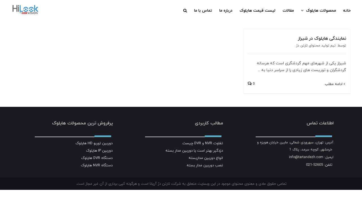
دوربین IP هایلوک (99, 150)
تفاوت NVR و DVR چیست (202, 143)
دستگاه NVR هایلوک (97, 165)
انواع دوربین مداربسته (206, 158)
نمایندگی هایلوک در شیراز (322, 38)
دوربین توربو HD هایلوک (94, 143)
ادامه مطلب (334, 84)
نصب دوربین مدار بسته (205, 165)
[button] (185, 10)
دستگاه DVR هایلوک (97, 158)
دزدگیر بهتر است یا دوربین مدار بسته (194, 150)
